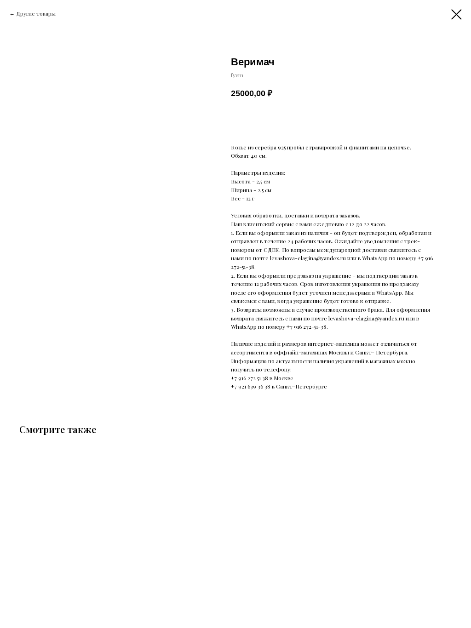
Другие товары (36, 13)
